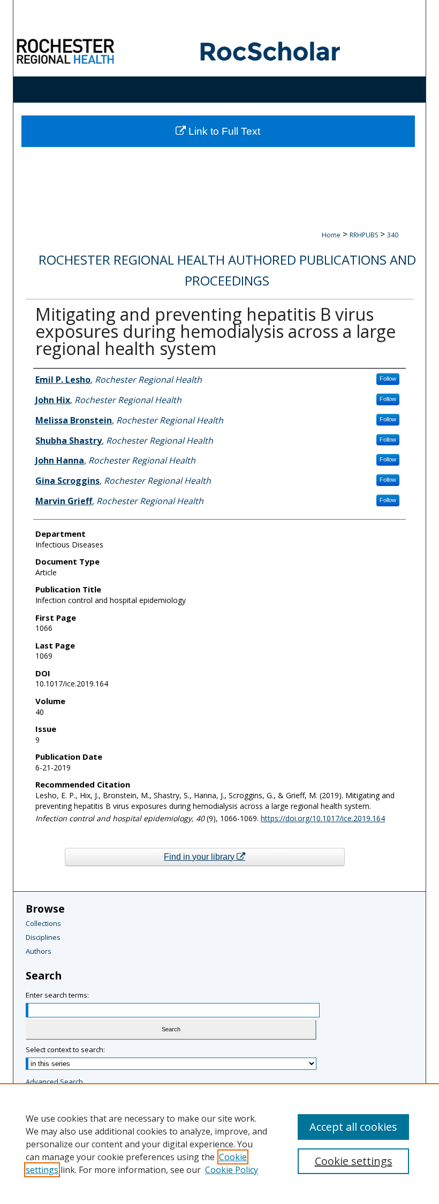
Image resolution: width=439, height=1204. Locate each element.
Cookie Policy (231, 1170)
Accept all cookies (353, 1127)
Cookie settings (353, 1161)
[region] (219, 1143)
